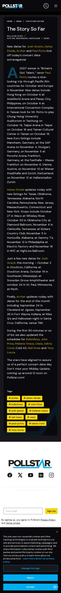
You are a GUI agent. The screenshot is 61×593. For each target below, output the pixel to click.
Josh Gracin (35, 46)
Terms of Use (13, 523)
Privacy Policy (48, 519)
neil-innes (15, 417)
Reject (30, 577)
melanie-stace (38, 410)
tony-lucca (16, 429)
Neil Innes (34, 348)
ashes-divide (32, 398)
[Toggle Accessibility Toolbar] (55, 587)
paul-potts (16, 423)
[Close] (57, 531)
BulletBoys (33, 339)
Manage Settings (30, 568)
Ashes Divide (15, 190)
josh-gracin (16, 410)
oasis (31, 417)
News (46, 38)
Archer (21, 51)
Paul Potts (39, 51)
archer (13, 398)
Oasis (39, 344)
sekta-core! (36, 423)
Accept (30, 587)
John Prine (35, 404)
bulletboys (16, 404)
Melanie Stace (24, 344)
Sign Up (51, 511)
